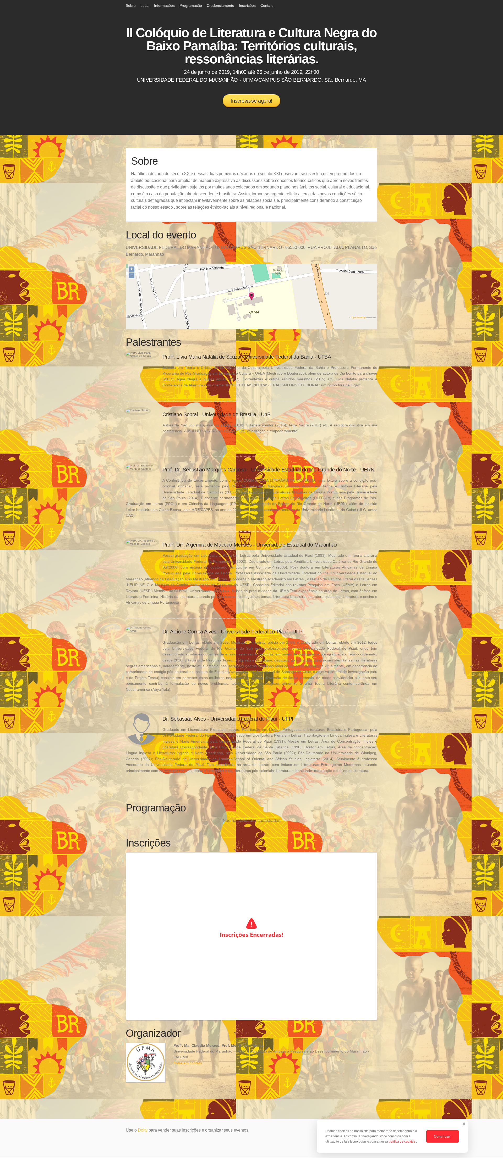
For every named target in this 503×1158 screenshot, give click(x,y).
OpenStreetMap (358, 317)
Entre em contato (187, 1063)
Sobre (131, 5)
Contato (267, 5)
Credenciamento (220, 5)
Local (144, 5)
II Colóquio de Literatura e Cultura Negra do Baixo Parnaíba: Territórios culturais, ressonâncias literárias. (251, 45)
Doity (142, 1130)
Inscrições (247, 5)
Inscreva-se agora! (251, 101)
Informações (164, 5)
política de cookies (402, 1141)
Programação (190, 5)
